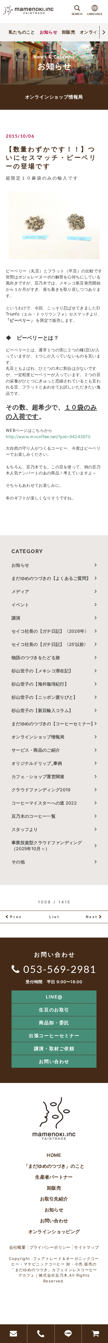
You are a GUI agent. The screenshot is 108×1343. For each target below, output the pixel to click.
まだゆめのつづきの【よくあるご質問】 (51, 578)
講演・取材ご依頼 (54, 1048)
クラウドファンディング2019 (41, 789)
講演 (16, 618)
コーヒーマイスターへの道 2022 (44, 803)
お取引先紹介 (54, 1199)
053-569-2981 (59, 969)
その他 (20, 862)
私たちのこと (22, 32)
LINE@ (54, 997)
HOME (54, 1155)
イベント (20, 604)
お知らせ (48, 32)
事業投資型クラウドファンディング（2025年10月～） (47, 845)
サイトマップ (86, 1247)
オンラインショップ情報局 (38, 737)
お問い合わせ (54, 1061)
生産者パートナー (54, 1177)
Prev (16, 917)
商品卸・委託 (54, 1022)
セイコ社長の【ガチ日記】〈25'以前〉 (50, 644)
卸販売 (68, 32)
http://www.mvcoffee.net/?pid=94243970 (48, 436)
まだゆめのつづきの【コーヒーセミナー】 (53, 723)
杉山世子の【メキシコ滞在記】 (42, 671)
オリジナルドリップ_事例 (37, 763)
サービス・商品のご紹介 (36, 750)
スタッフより (25, 829)
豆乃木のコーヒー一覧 (34, 816)
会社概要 (17, 1247)
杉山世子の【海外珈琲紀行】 (40, 684)
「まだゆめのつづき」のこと (54, 1166)
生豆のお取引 (54, 1010)
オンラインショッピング (54, 1231)
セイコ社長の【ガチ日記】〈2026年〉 (50, 631)
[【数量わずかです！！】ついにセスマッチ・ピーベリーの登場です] (54, 225)
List (54, 917)
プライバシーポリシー (50, 1247)
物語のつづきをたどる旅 (36, 657)
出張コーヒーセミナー (54, 1035)
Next (92, 917)
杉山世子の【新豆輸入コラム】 (42, 710)
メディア (20, 591)
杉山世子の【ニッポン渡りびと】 (45, 697)
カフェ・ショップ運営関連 (38, 776)
